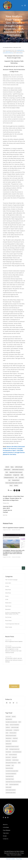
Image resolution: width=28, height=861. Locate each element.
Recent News (8, 620)
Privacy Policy (19, 858)
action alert (8, 716)
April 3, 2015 (7, 38)
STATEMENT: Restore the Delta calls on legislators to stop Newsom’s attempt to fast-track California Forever (13, 553)
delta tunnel (14, 741)
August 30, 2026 (7, 529)
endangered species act (9, 477)
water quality (8, 787)
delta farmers (8, 738)
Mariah (13, 38)
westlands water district (10, 792)
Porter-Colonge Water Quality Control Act (14, 482)
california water (7, 469)
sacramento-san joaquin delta (12, 771)
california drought (18, 466)
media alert (14, 757)
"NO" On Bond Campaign (11, 579)
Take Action (6, 833)
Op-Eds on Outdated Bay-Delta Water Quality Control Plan (12, 613)
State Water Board (9, 776)
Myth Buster (8, 606)
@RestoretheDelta (19, 52)
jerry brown (21, 477)
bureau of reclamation (14, 724)
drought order (16, 475)
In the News (6, 827)
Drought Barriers (8, 475)
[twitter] (13, 702)
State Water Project (10, 779)
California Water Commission (18, 469)
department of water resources (16, 472)
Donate (5, 836)
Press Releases (6, 830)
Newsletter (8, 609)
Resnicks (16, 485)
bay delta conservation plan (11, 722)
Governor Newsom (13, 754)
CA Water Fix (16, 730)
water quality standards (10, 789)
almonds (7, 466)
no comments (21, 38)
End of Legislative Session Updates (13, 527)
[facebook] (6, 702)
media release (15, 760)
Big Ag (12, 466)
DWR (22, 475)
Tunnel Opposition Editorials (12, 624)
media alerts (8, 760)
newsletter (8, 765)
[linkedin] (10, 702)
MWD (19, 762)
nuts (9, 480)
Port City (17, 853)
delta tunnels (8, 743)
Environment (8, 751)
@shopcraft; (8, 51)
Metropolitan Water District (11, 762)
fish (16, 477)
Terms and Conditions (16, 855)
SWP (7, 784)
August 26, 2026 (7, 557)
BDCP (20, 722)
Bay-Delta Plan (9, 719)
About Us (5, 824)
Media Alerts (8, 602)
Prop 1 (11, 485)
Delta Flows (8, 589)
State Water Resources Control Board (13, 781)
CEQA (7, 472)
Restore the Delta (16, 529)
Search (23, 568)
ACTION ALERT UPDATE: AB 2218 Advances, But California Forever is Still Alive (13, 660)
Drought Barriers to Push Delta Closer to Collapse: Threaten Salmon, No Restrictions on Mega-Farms (13, 498)
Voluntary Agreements (13, 784)
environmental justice (17, 751)
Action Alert (8, 583)
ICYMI (6, 599)
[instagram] (16, 702)
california (8, 727)
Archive (7, 586)
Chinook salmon (13, 732)
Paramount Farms (15, 480)
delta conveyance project (11, 735)
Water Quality (8, 627)
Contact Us (5, 838)
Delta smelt (8, 741)
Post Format (8, 617)
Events (7, 596)
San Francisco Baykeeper (11, 773)
